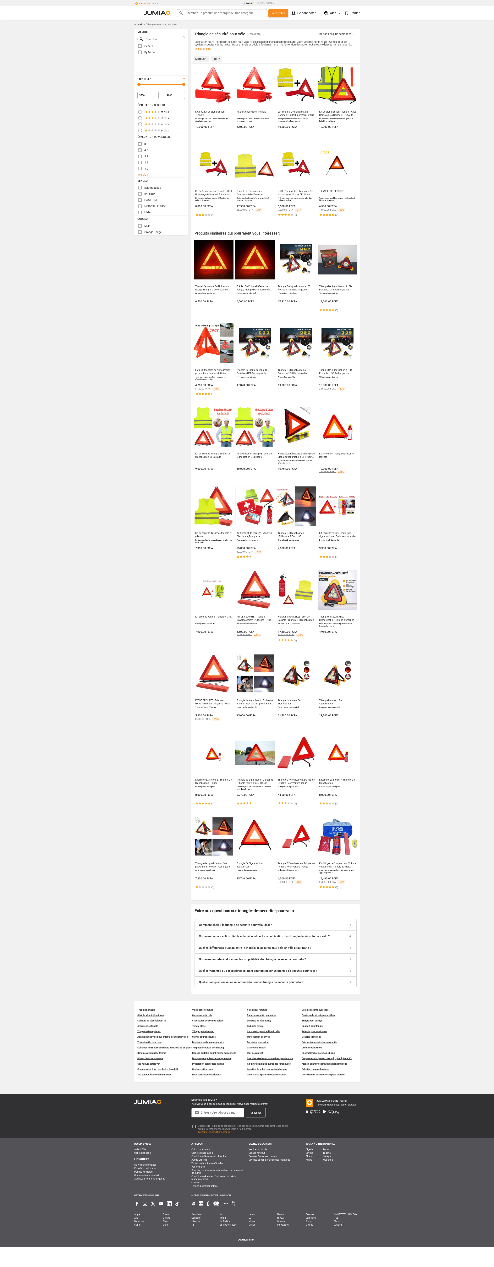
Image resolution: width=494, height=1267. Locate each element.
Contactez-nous (142, 1153)
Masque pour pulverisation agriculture (211, 1058)
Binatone (139, 1221)
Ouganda (328, 1159)
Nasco (280, 1214)
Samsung (311, 1218)
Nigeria (327, 1153)
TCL (336, 1218)
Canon (137, 1224)
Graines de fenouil (256, 1047)
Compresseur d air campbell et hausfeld (157, 1069)
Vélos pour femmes (257, 1010)
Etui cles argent (255, 1053)
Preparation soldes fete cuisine (208, 1064)
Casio (166, 1214)
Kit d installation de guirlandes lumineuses (269, 1064)
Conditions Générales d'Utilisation (209, 1156)
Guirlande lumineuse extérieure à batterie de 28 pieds (164, 1047)
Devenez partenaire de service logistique (269, 1159)
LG (250, 1218)
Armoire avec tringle (147, 1026)
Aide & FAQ (140, 1149)
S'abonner (255, 1112)
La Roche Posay (228, 1224)
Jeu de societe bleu (312, 1047)
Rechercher (278, 13)
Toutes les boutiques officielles (207, 1163)
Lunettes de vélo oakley (259, 1020)
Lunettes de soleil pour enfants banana (267, 1069)
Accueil (138, 24)
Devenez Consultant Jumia (263, 1156)
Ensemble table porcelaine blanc (318, 1053)
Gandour (195, 1218)
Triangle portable (146, 1010)
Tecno (337, 1221)
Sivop (308, 1221)
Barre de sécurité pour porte (261, 1015)
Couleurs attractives (202, 1069)
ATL (136, 1218)
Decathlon (196, 1214)
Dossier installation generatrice (208, 1042)
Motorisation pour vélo (259, 1037)
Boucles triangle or (311, 1037)
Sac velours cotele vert (148, 1064)
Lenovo (252, 1214)
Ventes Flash (198, 1166)
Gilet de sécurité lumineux (150, 1015)
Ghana (309, 1156)
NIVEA (280, 1218)
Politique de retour (143, 1171)
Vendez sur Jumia (148, 3)
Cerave (166, 1218)
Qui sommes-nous (200, 1149)
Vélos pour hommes (202, 1010)
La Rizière (225, 1221)
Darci (165, 1224)
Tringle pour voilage (312, 1020)
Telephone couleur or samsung (208, 1047)
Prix (214, 58)
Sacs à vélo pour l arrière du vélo (263, 1031)
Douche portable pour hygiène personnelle (214, 1053)
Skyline (309, 1224)
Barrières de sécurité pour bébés (318, 1015)
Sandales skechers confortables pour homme (270, 1058)
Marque (200, 58)
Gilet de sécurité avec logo (315, 1010)
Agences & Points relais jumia (149, 1178)
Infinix (223, 1218)
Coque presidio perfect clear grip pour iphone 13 (327, 1058)
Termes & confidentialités (204, 1186)
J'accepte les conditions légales (214, 1132)
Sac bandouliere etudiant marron (154, 1074)
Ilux (222, 1214)
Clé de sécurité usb (202, 1015)
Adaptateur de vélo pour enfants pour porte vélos (162, 1037)
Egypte (309, 1153)
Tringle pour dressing (203, 1031)
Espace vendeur (257, 1153)
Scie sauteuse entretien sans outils (319, 1042)
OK (183, 78)
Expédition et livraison (145, 1168)
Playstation (283, 1224)
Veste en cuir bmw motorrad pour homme (323, 1074)
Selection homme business (315, 1069)
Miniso (252, 1224)
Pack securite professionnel (206, 1074)
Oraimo (281, 1221)
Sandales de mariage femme (151, 1053)
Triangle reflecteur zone (149, 1042)
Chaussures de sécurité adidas (207, 1020)
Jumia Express (199, 1159)
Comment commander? (146, 1175)
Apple (137, 1214)
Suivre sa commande (145, 1165)
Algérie (309, 1149)
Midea (252, 1221)
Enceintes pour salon (258, 1042)
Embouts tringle (255, 1026)
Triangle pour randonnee (314, 1031)
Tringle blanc (199, 1026)
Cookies (195, 1182)
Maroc (326, 1149)
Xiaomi (338, 1224)
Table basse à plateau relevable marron (266, 1074)
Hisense (195, 1221)
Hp (193, 1224)
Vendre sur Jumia (258, 1149)
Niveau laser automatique (150, 1058)
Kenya (309, 1159)
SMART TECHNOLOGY (345, 1214)
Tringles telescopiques (149, 1031)
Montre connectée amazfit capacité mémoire (324, 1064)
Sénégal (327, 1156)
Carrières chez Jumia (202, 1153)
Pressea (310, 1214)
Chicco (166, 1221)
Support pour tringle (312, 1026)
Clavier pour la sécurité (204, 1037)
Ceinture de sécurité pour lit (151, 1020)
